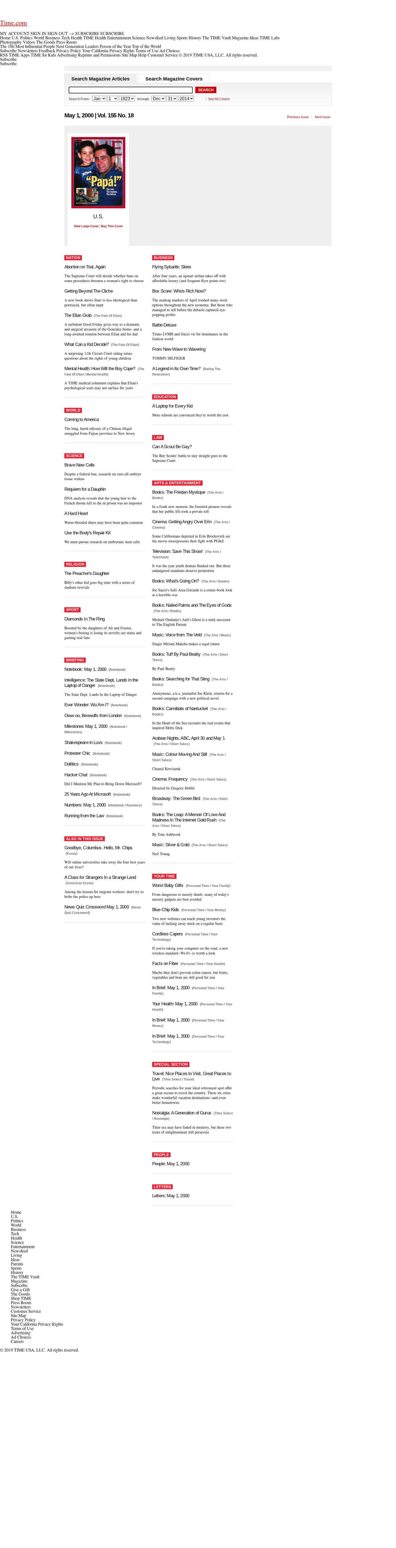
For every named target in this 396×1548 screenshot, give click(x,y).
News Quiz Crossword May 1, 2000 (96, 907)
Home (16, 1212)
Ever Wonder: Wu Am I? (86, 704)
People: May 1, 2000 (170, 1163)
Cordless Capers (167, 933)
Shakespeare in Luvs (83, 742)
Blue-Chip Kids (165, 909)
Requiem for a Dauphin (85, 489)
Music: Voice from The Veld (177, 634)
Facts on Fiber (165, 963)
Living (16, 1255)
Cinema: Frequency (170, 779)
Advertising (67, 55)
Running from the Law (84, 815)
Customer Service (163, 55)
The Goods (20, 1294)
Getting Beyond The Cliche (88, 291)
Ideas (15, 1259)
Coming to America (81, 419)
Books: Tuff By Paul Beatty (176, 654)
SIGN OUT (57, 33)
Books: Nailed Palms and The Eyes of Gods (191, 605)
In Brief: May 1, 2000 (170, 987)
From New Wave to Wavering (178, 349)
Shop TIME (21, 1298)
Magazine (19, 1281)
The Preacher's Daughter (86, 573)
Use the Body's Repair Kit (87, 532)
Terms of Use (147, 50)
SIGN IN (38, 33)
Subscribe (8, 50)
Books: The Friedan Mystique (178, 492)
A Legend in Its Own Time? (176, 368)
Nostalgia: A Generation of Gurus (181, 1112)
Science (17, 1242)
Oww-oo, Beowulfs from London (93, 715)
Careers (17, 1341)
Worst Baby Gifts (167, 885)
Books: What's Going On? (175, 581)
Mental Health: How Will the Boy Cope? (99, 368)
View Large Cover (86, 226)
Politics (17, 1220)
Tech (15, 1233)
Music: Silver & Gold (170, 844)
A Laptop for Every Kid (172, 406)
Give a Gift (20, 1289)
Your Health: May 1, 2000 (174, 1003)
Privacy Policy (68, 50)
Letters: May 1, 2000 (170, 1195)
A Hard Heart (76, 513)
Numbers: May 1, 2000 (85, 805)
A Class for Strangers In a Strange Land (100, 877)
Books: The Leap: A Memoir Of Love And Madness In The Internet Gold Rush (188, 817)
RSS (4, 55)
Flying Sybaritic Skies (171, 266)
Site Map (129, 55)
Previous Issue (298, 117)
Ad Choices (170, 50)
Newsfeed (19, 1251)
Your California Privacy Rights (108, 50)
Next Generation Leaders (77, 46)
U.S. (14, 1216)
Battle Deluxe (164, 325)
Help (142, 55)
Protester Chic (77, 753)
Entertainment (22, 1246)
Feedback (47, 50)
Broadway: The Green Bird (176, 798)
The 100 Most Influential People (27, 46)
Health (16, 1238)
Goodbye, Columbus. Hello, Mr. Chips (98, 847)
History (17, 1272)
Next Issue (322, 117)
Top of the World (146, 46)
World (16, 1225)
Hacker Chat (75, 774)
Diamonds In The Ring (84, 619)
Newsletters (28, 50)
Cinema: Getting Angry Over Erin (181, 521)
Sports (16, 1268)
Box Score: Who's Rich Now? (179, 291)
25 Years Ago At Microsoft (87, 794)
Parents (17, 1263)
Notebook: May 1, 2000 (85, 669)
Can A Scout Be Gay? (172, 446)
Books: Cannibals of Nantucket (180, 708)
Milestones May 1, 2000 (85, 726)
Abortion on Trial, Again (85, 266)
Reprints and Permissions (99, 55)
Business (18, 1229)
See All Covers (219, 99)
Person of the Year (115, 46)
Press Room (21, 1302)
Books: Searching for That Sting (180, 679)
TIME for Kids (43, 55)
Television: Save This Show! (177, 551)
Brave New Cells (79, 465)
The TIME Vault (25, 1276)
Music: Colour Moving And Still (179, 754)
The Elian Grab (77, 315)
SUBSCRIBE (87, 33)
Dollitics (71, 764)
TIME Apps (19, 55)
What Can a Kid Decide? (86, 344)
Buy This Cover (112, 226)
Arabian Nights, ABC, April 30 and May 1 (188, 738)
